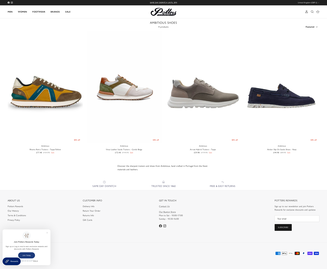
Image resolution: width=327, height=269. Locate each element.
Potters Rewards (15, 206)
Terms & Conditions (17, 215)
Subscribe (283, 227)
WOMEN (22, 11)
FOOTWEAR (38, 11)
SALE (67, 11)
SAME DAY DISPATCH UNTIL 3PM (163, 3)
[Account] (306, 11)
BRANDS (55, 11)
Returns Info (88, 215)
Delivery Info (89, 206)
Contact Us (164, 206)
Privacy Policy (14, 220)
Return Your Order (92, 211)
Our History (13, 211)
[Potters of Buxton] (163, 12)
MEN (10, 11)
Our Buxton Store (167, 212)
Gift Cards (87, 220)
